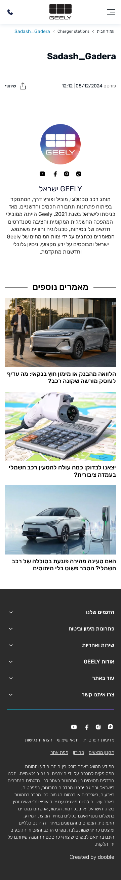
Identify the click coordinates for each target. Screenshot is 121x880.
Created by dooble (92, 857)
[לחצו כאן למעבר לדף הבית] (60, 12)
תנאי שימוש (68, 740)
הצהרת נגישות (38, 740)
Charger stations (73, 31)
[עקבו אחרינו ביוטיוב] (42, 174)
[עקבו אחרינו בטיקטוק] (79, 174)
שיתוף (11, 86)
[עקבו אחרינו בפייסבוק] (54, 174)
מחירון (78, 752)
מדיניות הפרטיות (98, 740)
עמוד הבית (105, 31)
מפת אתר (59, 752)
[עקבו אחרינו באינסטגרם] (67, 174)
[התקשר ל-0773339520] (10, 12)
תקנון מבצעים (101, 752)
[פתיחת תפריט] (111, 12)
